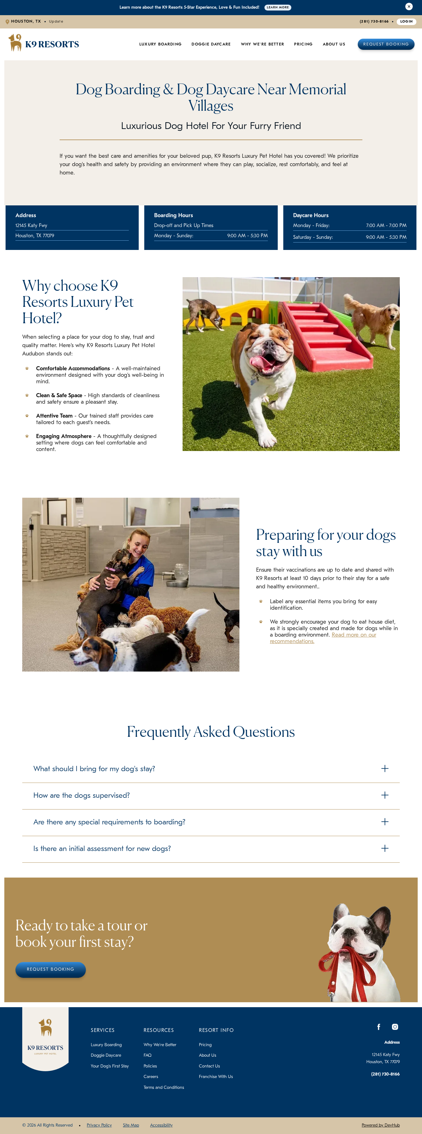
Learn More (278, 7)
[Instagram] (395, 1027)
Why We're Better (263, 44)
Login (406, 22)
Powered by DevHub (381, 1125)
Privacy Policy (99, 1125)
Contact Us (209, 1066)
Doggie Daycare (211, 44)
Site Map (131, 1125)
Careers (151, 1077)
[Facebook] (379, 1027)
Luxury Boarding (160, 44)
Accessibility (161, 1125)
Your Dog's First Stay (110, 1066)
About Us (334, 44)
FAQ (147, 1055)
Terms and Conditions (164, 1087)
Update (56, 22)
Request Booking (386, 44)
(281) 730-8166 (374, 22)
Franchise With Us (216, 1077)
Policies (150, 1066)
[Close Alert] (409, 7)
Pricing (205, 1045)
